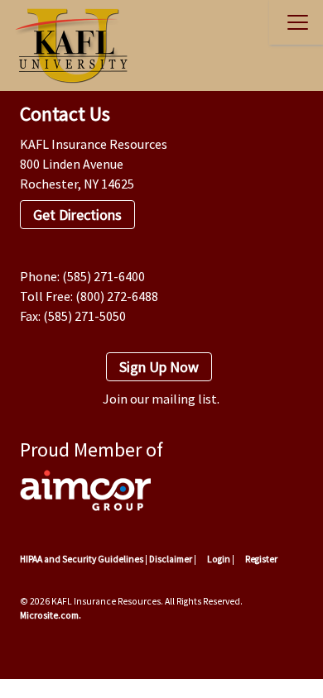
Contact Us (65, 114)
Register (260, 559)
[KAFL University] (67, 45)
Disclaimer (170, 559)
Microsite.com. (50, 615)
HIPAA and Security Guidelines (81, 559)
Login (217, 559)
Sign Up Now (159, 366)
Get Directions (77, 214)
